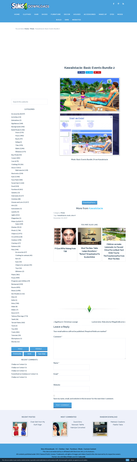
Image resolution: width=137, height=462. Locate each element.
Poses (13, 278)
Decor (13, 167)
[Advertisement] (68, 48)
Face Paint (15, 180)
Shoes (13, 290)
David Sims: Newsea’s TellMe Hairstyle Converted (77, 425)
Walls (17, 148)
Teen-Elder (42, 354)
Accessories (15, 114)
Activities (14, 117)
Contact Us (23, 364)
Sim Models (15, 294)
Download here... (89, 202)
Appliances (15, 123)
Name (56, 363)
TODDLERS (17, 354)
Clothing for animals (22, 255)
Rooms (13, 287)
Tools (13, 326)
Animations (15, 120)
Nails (17, 224)
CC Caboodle (80, 457)
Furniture (14, 189)
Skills (13, 300)
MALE (20, 349)
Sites (13, 297)
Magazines (15, 218)
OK (127, 460)
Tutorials (14, 335)
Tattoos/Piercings (17, 316)
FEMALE (39, 349)
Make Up (14, 221)
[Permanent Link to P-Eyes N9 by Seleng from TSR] (65, 244)
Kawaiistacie (96, 208)
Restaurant (15, 284)
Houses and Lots (17, 202)
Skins (13, 303)
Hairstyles (14, 196)
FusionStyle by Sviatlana (19, 374)
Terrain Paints (16, 322)
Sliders (13, 310)
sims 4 (73, 215)
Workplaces (15, 338)
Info (12, 205)
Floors (17, 136)
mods (69, 215)
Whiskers (18, 271)
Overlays (14, 243)
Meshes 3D (15, 227)
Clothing (14, 164)
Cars (13, 161)
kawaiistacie (61, 215)
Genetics (14, 192)
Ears (16, 258)
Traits (13, 332)
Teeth (13, 319)
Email (56, 374)
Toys (17, 268)
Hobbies (14, 199)
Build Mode (15, 130)
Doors (17, 132)
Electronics (15, 173)
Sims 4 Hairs (67, 457)
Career (13, 158)
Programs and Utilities (19, 281)
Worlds (13, 342)
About (132, 460)
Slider (13, 306)
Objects (14, 233)
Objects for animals (22, 265)
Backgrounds (16, 127)
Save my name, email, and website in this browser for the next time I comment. (83, 398)
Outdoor (14, 240)
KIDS (29, 354)
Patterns (14, 246)
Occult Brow (15, 237)
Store (13, 313)
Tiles (17, 145)
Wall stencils (19, 170)
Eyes (13, 176)
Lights (13, 215)
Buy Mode (15, 155)
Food (13, 186)
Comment (57, 336)
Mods (63, 213)
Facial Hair (15, 183)
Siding (17, 142)
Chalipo (14, 364)
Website (56, 385)
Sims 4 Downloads (30, 6)
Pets (12, 249)
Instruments (15, 208)
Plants (13, 274)
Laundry (14, 212)
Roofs (17, 139)
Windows (18, 152)
